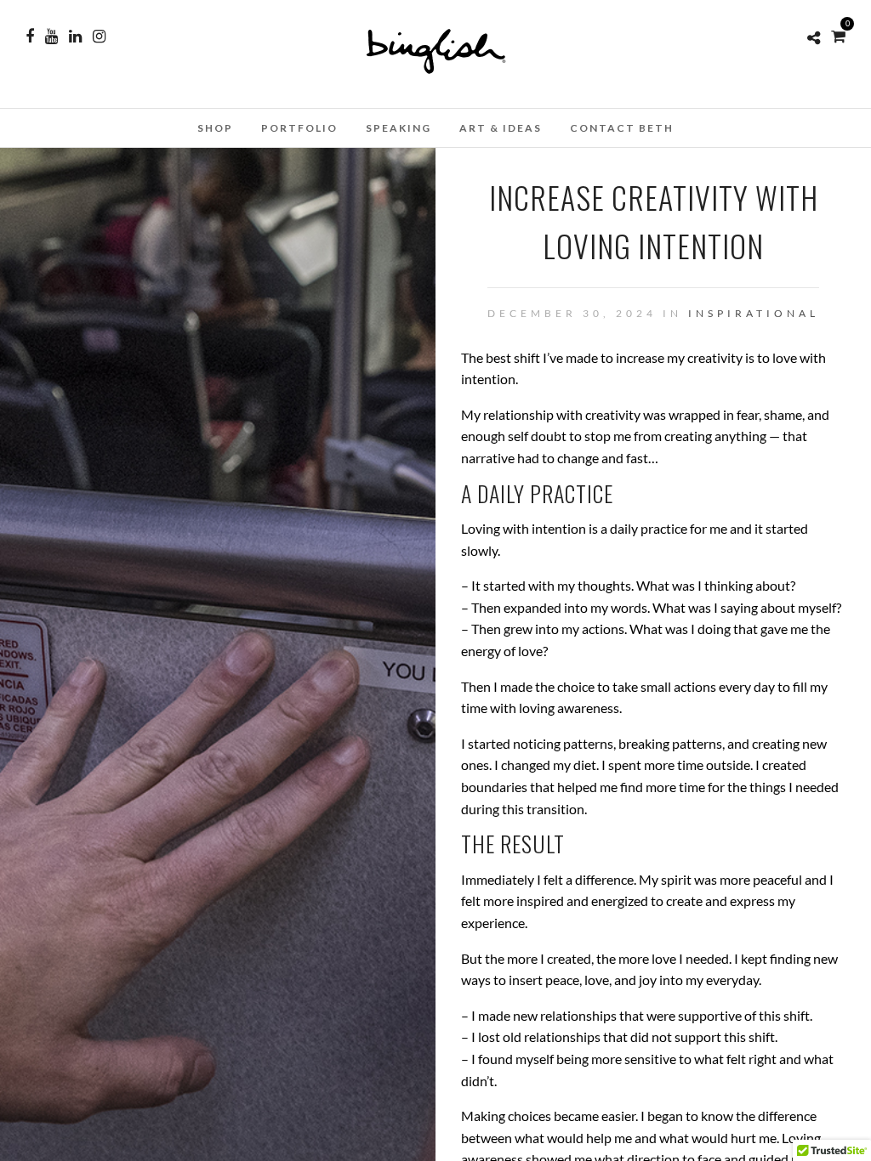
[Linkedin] (75, 36)
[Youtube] (51, 36)
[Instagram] (99, 36)
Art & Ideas (500, 128)
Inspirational (753, 313)
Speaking (398, 128)
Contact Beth (622, 128)
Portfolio (299, 128)
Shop (215, 128)
